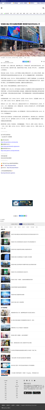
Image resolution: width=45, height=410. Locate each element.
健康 (44, 13)
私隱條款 (17, 405)
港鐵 (15, 227)
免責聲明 (13, 405)
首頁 (2, 13)
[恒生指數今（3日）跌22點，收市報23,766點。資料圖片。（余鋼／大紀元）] (22, 41)
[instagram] (24, 380)
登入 (21, 224)
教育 (17, 391)
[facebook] (27, 380)
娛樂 (17, 393)
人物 (5, 399)
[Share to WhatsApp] (28, 61)
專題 (5, 395)
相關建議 (3, 405)
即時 (11, 13)
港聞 (18, 13)
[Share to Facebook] (23, 61)
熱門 (14, 13)
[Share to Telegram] (26, 61)
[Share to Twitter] (25, 61)
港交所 (23, 227)
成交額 (27, 227)
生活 (41, 13)
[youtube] (34, 380)
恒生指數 (32, 227)
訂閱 (27, 224)
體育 (17, 390)
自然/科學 (17, 386)
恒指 (37, 227)
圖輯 (17, 395)
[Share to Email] (30, 61)
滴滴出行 (11, 227)
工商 (17, 397)
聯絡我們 (8, 405)
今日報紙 (5, 380)
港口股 (19, 227)
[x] (32, 380)
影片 (5, 382)
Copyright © (23, 405)
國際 (24, 13)
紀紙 (17, 388)
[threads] (29, 380)
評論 (37, 13)
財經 (27, 13)
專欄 (34, 13)
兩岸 (21, 13)
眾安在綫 (6, 227)
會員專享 (7, 13)
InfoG (31, 13)
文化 (17, 384)
